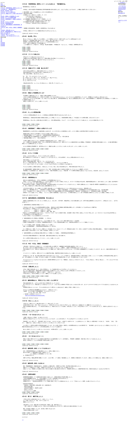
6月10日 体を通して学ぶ (7, 10)
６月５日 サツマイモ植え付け (8, 12)
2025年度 (3, 44)
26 (124, 9)
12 (124, 6)
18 (123, 7)
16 (120, 7)
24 (122, 9)
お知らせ (3, 5)
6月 (1, 38)
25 (123, 9)
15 (119, 7)
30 (120, 10)
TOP (2, 3)
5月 (1, 40)
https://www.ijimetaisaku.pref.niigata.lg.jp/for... (35, 295)
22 (119, 9)
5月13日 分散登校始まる (7, 23)
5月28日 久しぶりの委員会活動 (8, 17)
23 (120, 9)
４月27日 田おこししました (7, 34)
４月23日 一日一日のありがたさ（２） (10, 35)
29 (119, 10)
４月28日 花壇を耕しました (7, 30)
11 (123, 6)
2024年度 (3, 45)
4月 (1, 41)
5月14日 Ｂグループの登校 (7, 21)
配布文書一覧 (121, 13)
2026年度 (3, 42)
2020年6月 (122, 2)
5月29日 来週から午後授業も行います (10, 16)
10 (122, 6)
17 (122, 7)
